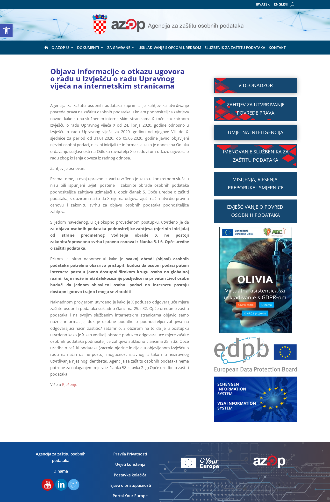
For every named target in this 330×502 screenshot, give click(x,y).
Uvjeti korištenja (130, 464)
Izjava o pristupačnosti (130, 485)
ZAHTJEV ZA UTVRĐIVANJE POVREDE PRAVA (256, 108)
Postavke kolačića (130, 475)
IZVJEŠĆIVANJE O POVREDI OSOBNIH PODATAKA (256, 211)
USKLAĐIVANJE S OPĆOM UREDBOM (169, 48)
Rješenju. (70, 384)
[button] (6, 30)
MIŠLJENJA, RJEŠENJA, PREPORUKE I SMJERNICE (256, 183)
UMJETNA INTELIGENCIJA (255, 132)
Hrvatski (262, 5)
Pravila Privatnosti (130, 454)
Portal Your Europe (130, 495)
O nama (60, 471)
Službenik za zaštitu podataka (235, 48)
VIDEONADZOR (255, 85)
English (281, 5)
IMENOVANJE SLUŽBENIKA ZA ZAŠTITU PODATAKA (256, 155)
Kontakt (277, 48)
